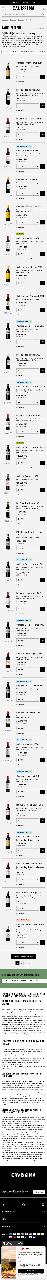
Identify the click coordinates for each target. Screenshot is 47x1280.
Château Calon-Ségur (10, 52)
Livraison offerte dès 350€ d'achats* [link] (23, 2)
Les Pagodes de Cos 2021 (28, 90)
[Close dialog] (43, 1247)
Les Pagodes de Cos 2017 (27, 503)
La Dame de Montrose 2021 (28, 119)
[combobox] (23, 14)
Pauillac (6, 981)
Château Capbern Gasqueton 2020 (30, 925)
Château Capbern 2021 (27, 476)
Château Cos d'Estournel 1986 (30, 625)
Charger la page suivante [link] (23, 957)
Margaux (15, 981)
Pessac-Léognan (35, 981)
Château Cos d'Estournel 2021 (30, 326)
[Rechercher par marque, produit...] (42, 14)
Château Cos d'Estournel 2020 (30, 386)
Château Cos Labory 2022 (28, 179)
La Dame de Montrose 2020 (29, 415)
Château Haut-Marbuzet (29, 52)
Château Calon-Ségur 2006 (29, 654)
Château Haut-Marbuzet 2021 (30, 296)
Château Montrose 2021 (27, 150)
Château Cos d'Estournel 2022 (30, 564)
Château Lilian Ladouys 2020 (29, 863)
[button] (44, 8)
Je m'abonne (31, 1270)
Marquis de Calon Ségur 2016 (29, 805)
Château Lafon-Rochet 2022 (29, 206)
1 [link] (17, 963)
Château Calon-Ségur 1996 (28, 712)
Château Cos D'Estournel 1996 (30, 685)
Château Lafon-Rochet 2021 (29, 267)
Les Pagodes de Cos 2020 (28, 355)
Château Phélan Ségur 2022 (29, 836)
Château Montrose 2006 (27, 776)
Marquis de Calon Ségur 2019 (29, 892)
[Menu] (3, 8)
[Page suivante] (37, 963)
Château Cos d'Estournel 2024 (30, 447)
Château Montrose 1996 (27, 744)
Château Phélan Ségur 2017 (29, 63)
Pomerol (24, 981)
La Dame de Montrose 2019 (28, 593)
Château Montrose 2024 (27, 238)
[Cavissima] (23, 8)
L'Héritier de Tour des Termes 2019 (30, 533)
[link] (44, 8)
